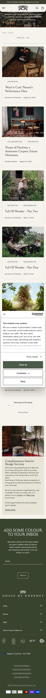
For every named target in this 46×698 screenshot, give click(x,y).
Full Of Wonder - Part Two (21, 211)
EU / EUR (26, 653)
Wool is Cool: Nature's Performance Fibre (19, 89)
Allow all (23, 365)
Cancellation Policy (21, 677)
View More (23, 412)
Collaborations (14, 142)
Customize (21, 373)
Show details (32, 357)
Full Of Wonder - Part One (21, 267)
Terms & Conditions (22, 665)
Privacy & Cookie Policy (22, 669)
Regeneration (30, 205)
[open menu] (41, 606)
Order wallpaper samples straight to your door (23, 2)
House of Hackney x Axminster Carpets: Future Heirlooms (21, 151)
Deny (23, 381)
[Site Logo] (23, 8)
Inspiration (12, 82)
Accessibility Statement (21, 673)
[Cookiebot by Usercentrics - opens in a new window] (32, 314)
